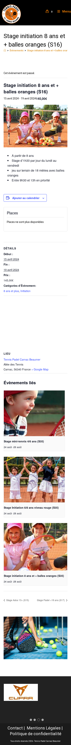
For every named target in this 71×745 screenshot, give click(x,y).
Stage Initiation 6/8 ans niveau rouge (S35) (31, 507)
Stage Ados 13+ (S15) (17, 600)
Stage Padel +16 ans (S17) (51, 600)
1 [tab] (31, 720)
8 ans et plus (11, 291)
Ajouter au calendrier (25, 198)
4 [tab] (42, 720)
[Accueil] (5, 50)
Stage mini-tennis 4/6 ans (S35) (24, 441)
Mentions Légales (44, 728)
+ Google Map (39, 369)
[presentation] (34, 413)
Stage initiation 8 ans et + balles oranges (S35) (34, 576)
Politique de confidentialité (35, 733)
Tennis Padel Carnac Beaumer (22, 359)
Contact (15, 728)
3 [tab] (38, 719)
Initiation (25, 291)
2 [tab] (35, 720)
